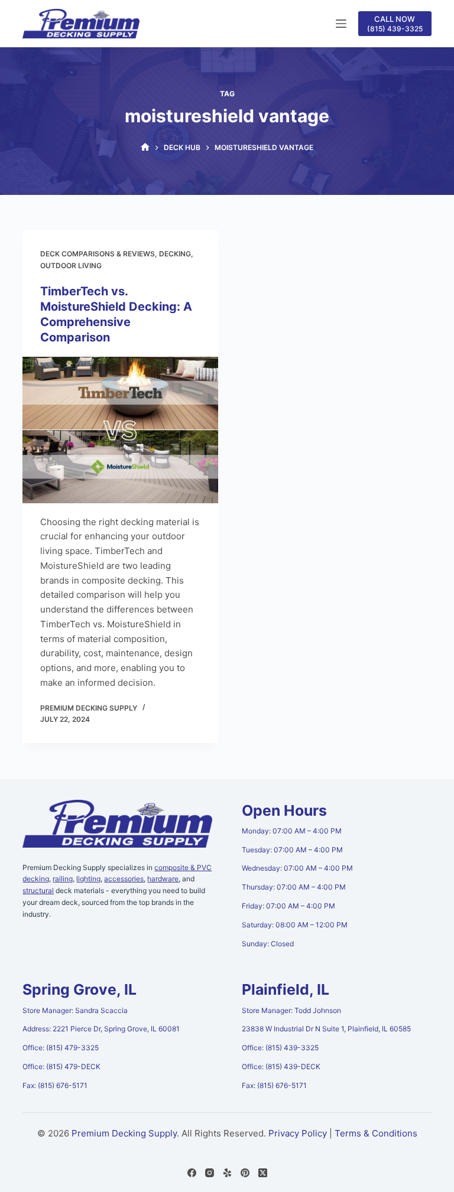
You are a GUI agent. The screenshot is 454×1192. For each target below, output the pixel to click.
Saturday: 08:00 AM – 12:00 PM (295, 924)
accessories (124, 878)
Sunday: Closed (268, 943)
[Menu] (341, 23)
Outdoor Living (71, 265)
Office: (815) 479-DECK (61, 1066)
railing (63, 878)
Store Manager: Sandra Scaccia (75, 1010)
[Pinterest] (245, 1172)
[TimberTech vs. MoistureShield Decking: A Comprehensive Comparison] (120, 430)
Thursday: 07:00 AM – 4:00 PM (294, 886)
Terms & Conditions (376, 1133)
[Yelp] (227, 1172)
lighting (88, 878)
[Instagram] (209, 1172)
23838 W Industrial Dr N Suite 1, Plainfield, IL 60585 (326, 1028)
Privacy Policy (297, 1133)
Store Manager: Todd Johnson (291, 1010)
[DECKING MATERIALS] (145, 147)
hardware (163, 878)
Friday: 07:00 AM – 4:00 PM (288, 905)
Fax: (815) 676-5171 (54, 1085)
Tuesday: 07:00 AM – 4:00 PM (292, 849)
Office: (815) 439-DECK (281, 1066)
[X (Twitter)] (262, 1172)
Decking (175, 253)
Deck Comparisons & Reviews (97, 253)
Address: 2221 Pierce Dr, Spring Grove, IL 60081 (101, 1028)
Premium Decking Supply (124, 1133)
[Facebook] (191, 1172)
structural (38, 890)
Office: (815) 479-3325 (60, 1047)
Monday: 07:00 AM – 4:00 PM (292, 830)
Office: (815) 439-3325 (280, 1047)
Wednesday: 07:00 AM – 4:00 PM (297, 868)
